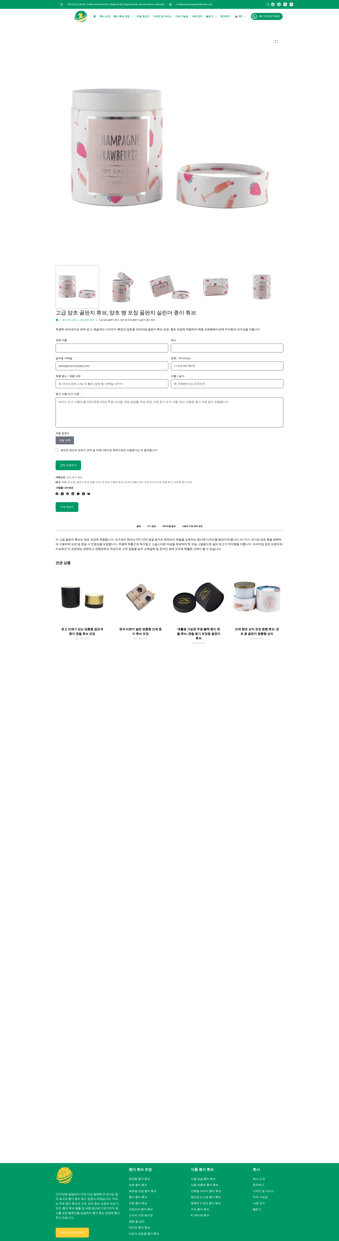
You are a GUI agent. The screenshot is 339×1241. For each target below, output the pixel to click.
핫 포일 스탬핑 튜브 (112, 482)
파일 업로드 (63, 433)
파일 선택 (64, 440)
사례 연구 (197, 16)
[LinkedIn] (73, 493)
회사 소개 (105, 16)
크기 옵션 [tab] (151, 526)
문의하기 (225, 16)
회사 (173, 340)
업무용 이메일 (64, 358)
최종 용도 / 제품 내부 (68, 376)
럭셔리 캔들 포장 (133, 482)
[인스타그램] (291, 4)
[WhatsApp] (78, 493)
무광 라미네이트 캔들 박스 (158, 482)
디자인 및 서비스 (162, 16)
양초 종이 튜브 (74, 477)
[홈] (57, 320)
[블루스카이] (88, 493)
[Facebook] (279, 4)
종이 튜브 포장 (122, 16)
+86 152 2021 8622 (269, 16)
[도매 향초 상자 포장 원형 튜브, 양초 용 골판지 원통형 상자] (257, 597)
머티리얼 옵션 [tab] (169, 526)
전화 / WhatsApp (181, 358)
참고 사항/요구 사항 (67, 394)
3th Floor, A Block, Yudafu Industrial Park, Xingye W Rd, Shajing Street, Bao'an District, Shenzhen (116, 4)
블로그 (209, 16)
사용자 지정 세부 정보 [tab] (192, 526)
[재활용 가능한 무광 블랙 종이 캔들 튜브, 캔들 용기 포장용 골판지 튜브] (199, 597)
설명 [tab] (138, 526)
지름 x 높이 (177, 376)
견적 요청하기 (68, 465)
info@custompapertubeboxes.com (194, 4)
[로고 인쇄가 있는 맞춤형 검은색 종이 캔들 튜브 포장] (82, 597)
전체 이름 (61, 340)
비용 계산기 (143, 16)
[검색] (268, 4)
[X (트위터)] (285, 4)
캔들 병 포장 (68, 482)
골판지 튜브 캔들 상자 (88, 482)
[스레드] (83, 493)
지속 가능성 (181, 16)
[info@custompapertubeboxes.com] (170, 4)
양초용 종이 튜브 (183, 482)
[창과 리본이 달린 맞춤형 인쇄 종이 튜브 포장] (140, 597)
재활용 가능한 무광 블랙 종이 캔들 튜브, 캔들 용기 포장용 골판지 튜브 (198, 633)
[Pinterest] (273, 4)
